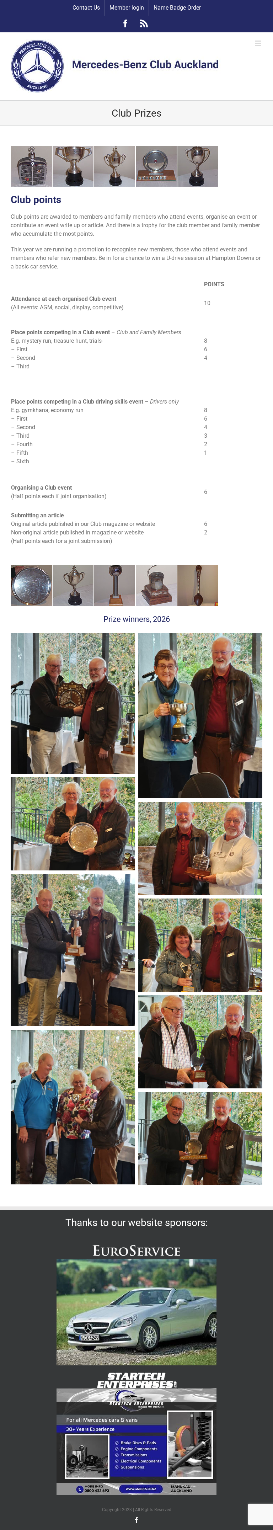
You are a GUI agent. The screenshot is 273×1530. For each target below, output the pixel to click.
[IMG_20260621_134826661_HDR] (200, 999)
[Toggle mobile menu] (258, 43)
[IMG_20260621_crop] (73, 637)
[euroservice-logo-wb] (136, 1245)
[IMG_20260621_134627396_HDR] (200, 902)
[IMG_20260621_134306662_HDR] (73, 781)
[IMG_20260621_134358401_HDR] (200, 806)
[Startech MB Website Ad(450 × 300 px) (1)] (136, 1391)
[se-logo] (136, 1375)
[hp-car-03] (136, 1261)
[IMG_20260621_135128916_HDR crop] (73, 1033)
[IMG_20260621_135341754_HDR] (200, 1096)
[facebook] (136, 1520)
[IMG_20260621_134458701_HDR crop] (73, 878)
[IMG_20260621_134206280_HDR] (200, 637)
